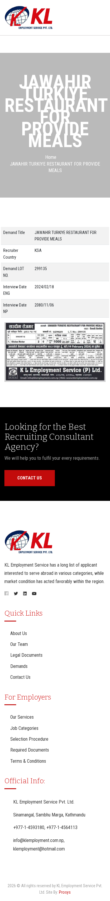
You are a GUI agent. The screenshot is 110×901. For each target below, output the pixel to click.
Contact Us (29, 478)
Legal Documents (26, 655)
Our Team (19, 644)
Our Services (22, 717)
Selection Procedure (29, 739)
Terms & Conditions (28, 761)
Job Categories (24, 728)
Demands (19, 666)
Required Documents (29, 750)
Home (50, 157)
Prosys (65, 892)
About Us (18, 633)
